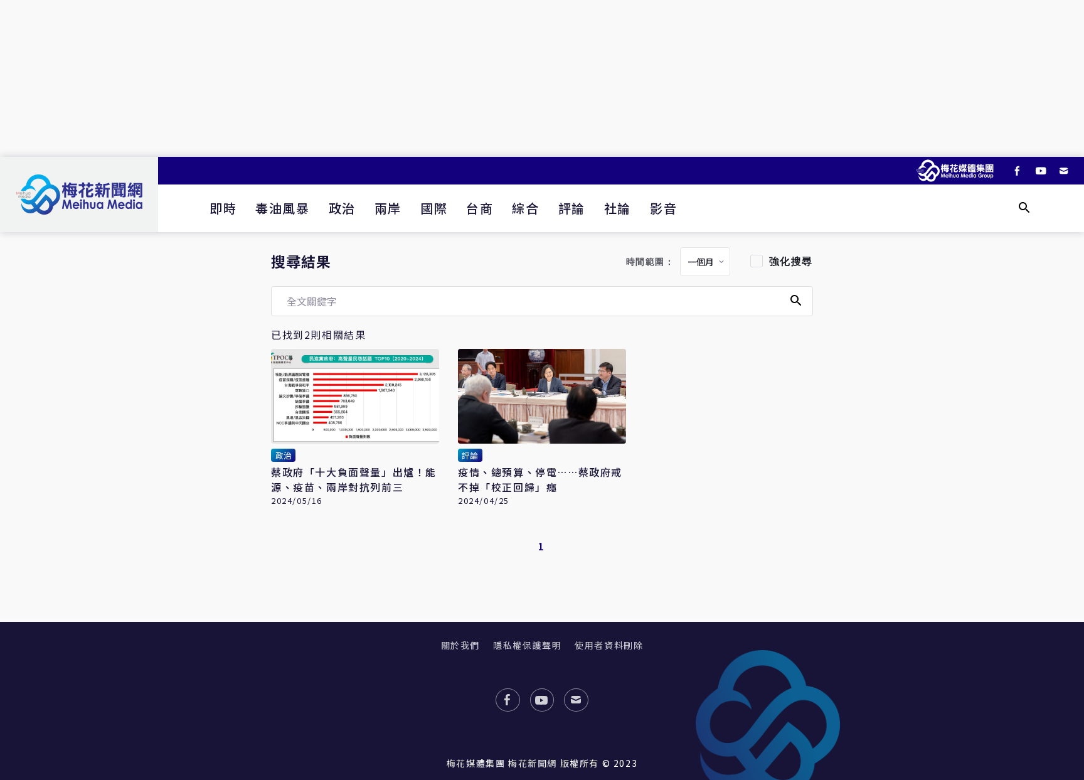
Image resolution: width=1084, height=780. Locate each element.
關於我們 (460, 645)
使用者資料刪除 (609, 645)
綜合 (525, 208)
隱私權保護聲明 (527, 645)
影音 (663, 208)
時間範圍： (650, 262)
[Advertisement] (542, 78)
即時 (223, 208)
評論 (571, 208)
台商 (479, 208)
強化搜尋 (791, 261)
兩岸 (388, 208)
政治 (342, 208)
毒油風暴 (282, 208)
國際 (433, 208)
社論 (617, 208)
